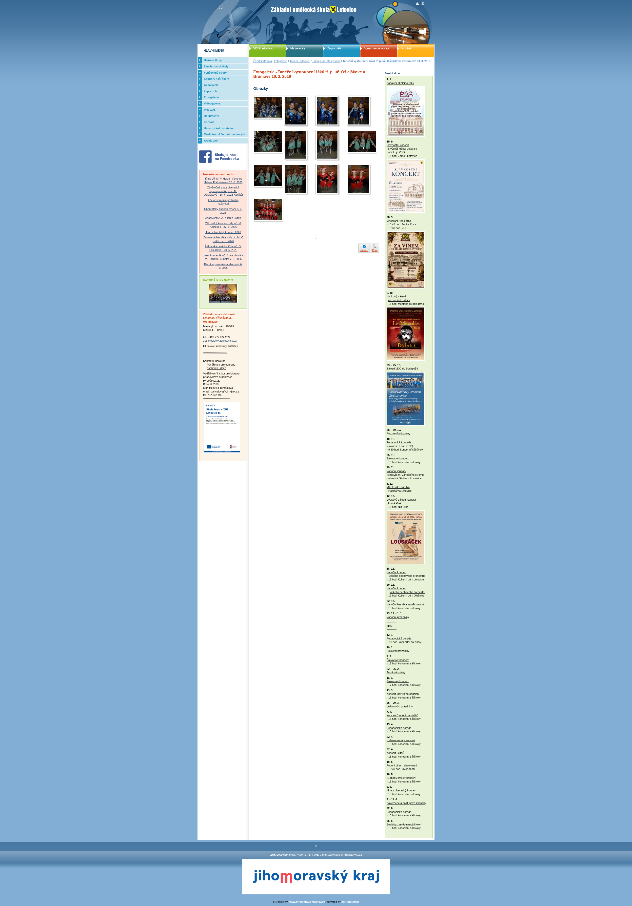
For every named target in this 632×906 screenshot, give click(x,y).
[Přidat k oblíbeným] (422, 3)
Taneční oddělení (300, 61)
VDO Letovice (263, 48)
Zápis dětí (334, 48)
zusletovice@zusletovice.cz (220, 340)
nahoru (364, 250)
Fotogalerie (280, 61)
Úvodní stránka (262, 61)
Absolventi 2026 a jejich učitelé (223, 217)
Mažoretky (297, 48)
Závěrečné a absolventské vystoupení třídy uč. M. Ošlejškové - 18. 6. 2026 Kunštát (223, 191)
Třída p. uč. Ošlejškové (326, 61)
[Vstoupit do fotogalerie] (223, 302)
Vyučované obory (376, 48)
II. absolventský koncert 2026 (223, 232)
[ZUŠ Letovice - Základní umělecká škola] (316, 22)
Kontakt (407, 48)
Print (374, 250)
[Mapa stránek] (417, 3)
